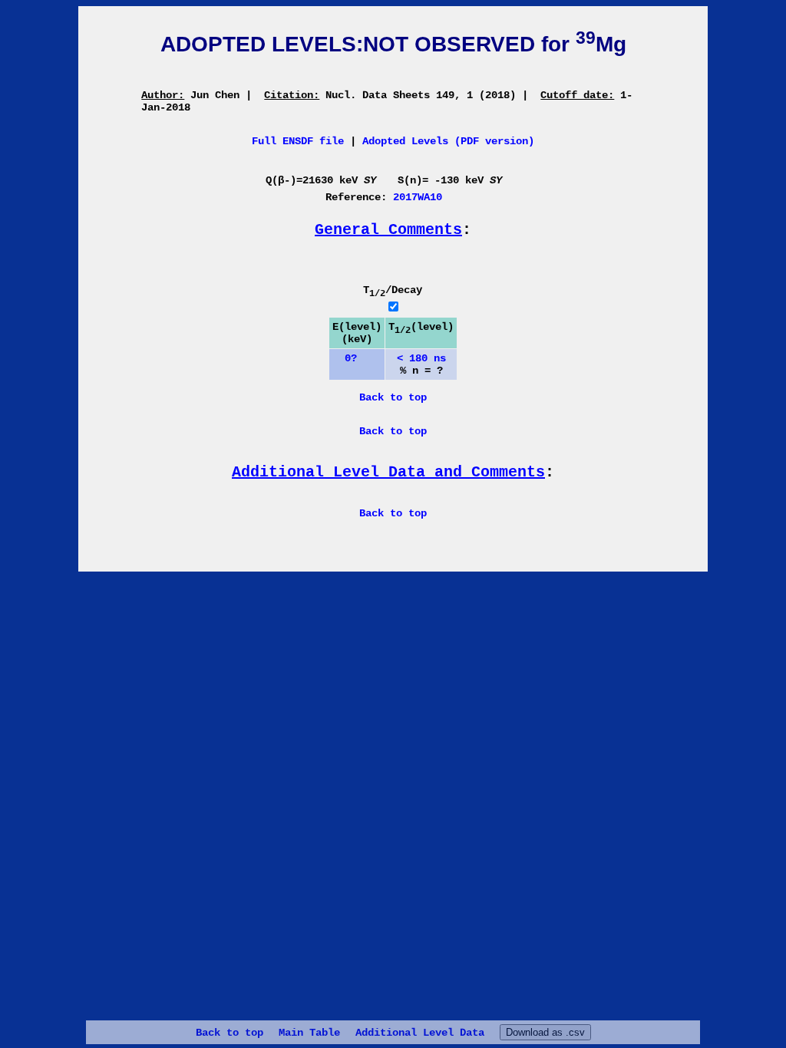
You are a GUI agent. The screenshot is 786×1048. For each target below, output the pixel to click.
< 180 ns (421, 358)
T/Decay (392, 290)
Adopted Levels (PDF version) (448, 141)
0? (344, 358)
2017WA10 (417, 197)
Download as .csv (545, 1032)
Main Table (309, 1033)
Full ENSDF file (298, 141)
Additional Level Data (419, 1033)
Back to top (229, 1033)
